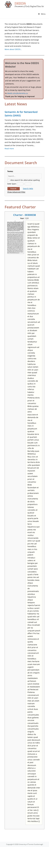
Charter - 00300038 (24, 215)
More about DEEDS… (13, 49)
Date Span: (11, 184)
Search (13, 189)
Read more (9, 148)
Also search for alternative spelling (25, 180)
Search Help (28, 188)
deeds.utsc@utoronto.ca (17, 93)
